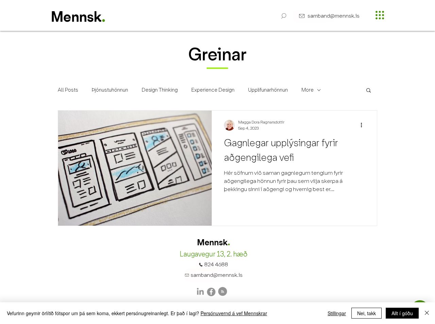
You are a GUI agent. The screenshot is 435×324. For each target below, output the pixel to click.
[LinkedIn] (200, 292)
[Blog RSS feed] (222, 292)
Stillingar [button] (337, 313)
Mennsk (76, 18)
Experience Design (212, 90)
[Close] (427, 313)
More (307, 90)
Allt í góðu (402, 313)
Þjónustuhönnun (110, 90)
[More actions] (364, 125)
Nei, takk (366, 313)
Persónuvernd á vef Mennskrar (234, 313)
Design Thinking (160, 90)
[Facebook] (211, 292)
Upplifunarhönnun (268, 90)
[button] (284, 16)
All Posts (68, 90)
